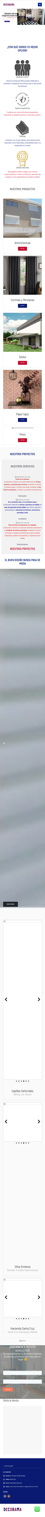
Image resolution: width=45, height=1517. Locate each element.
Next (38, 939)
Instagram (8, 1488)
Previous (7, 939)
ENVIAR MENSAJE (10, 904)
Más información (7, 21)
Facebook (4, 1488)
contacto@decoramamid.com (15, 1475)
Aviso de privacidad (9, 1458)
